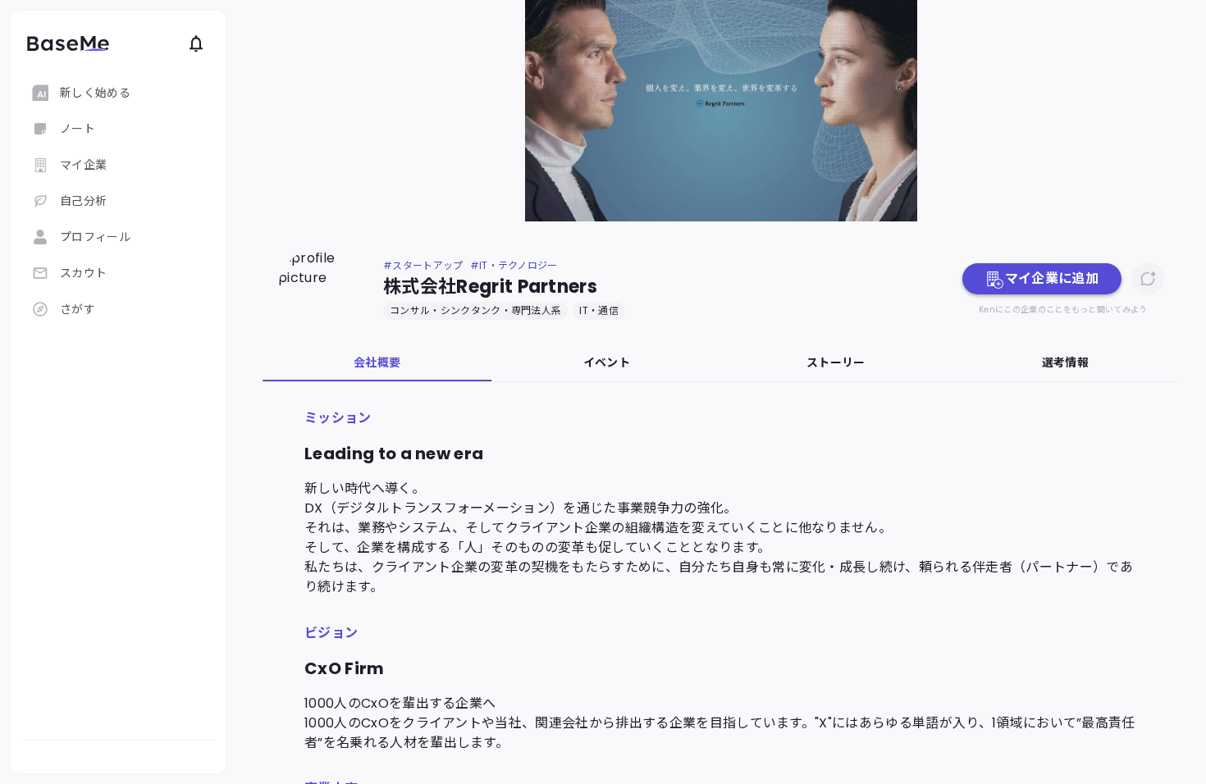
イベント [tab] (606, 362)
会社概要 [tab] (377, 362)
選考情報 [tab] (1065, 362)
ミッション (338, 417)
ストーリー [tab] (836, 362)
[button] (1041, 278)
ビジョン (331, 632)
